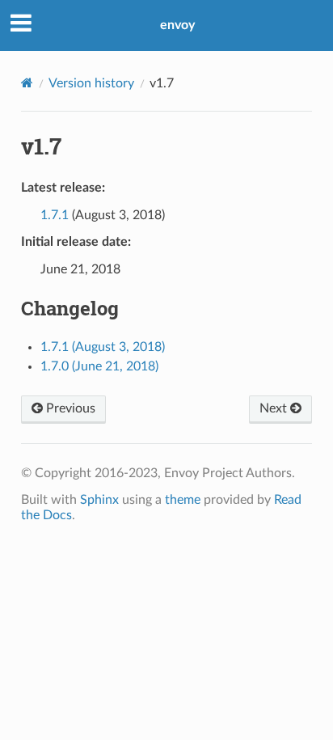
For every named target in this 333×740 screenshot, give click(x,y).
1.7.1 (54, 215)
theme (182, 499)
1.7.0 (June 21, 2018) (99, 366)
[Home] (27, 83)
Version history (91, 83)
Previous (69, 408)
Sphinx (99, 499)
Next (274, 408)
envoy (177, 25)
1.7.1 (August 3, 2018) (102, 346)
